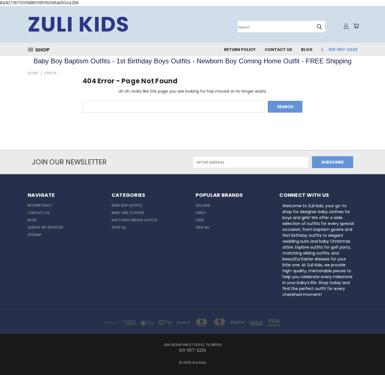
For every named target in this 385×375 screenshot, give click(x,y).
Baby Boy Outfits (127, 205)
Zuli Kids (203, 205)
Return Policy (240, 49)
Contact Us (278, 49)
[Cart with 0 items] (356, 26)
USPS (200, 220)
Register (55, 227)
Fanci (200, 212)
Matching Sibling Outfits (135, 220)
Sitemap (34, 234)
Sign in (34, 227)
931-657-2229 (343, 49)
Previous (370, 357)
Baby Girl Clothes (128, 212)
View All (203, 227)
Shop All (119, 227)
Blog (307, 49)
